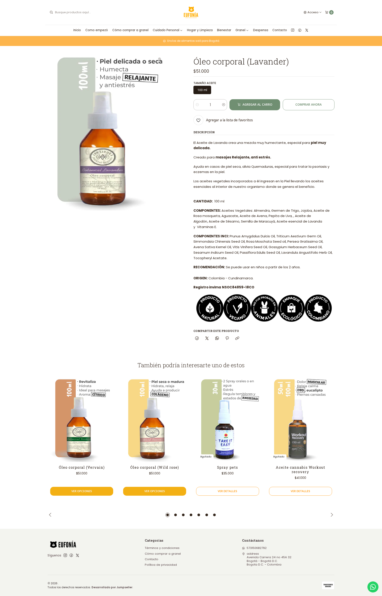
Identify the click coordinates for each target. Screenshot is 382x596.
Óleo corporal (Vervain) (82, 467)
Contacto (279, 30)
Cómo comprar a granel (130, 30)
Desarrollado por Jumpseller (112, 587)
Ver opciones (81, 491)
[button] (167, 515)
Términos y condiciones (162, 548)
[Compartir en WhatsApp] (217, 338)
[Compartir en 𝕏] (207, 338)
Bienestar (224, 30)
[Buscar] (51, 12)
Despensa (260, 30)
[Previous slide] (51, 515)
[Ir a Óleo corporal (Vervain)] (81, 420)
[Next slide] (331, 515)
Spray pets (227, 467)
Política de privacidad (161, 565)
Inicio (77, 30)
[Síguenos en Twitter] (307, 30)
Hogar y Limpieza (200, 30)
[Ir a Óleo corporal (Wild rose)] (154, 420)
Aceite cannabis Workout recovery (300, 469)
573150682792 (257, 548)
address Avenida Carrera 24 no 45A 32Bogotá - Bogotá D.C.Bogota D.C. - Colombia (269, 559)
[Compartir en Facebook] (196, 338)
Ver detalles (227, 491)
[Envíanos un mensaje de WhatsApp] (372, 586)
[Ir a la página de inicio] (191, 12)
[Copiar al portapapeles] (237, 338)
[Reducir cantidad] (197, 104)
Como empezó (96, 30)
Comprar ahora (308, 105)
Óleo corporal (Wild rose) (154, 467)
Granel (240, 30)
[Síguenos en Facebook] (300, 30)
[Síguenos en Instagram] (293, 30)
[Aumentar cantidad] (223, 104)
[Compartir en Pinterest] (227, 338)
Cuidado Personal (166, 30)
